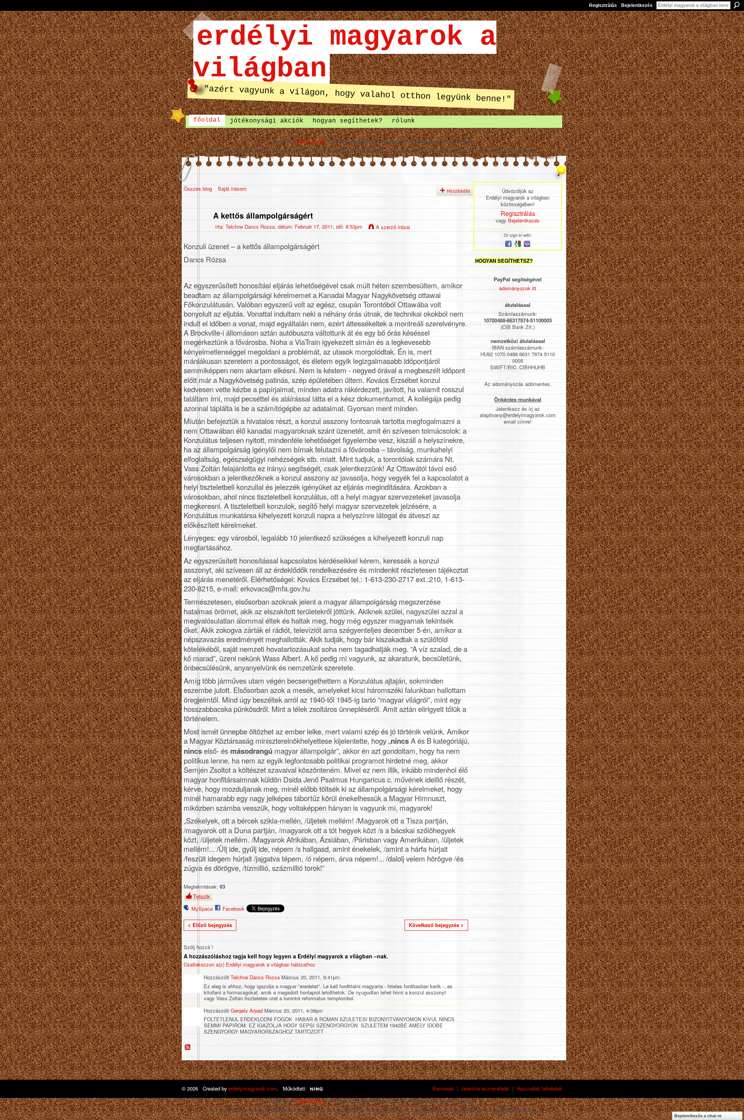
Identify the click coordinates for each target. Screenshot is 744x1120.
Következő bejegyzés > (436, 925)
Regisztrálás (603, 5)
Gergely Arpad (247, 1010)
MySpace (202, 908)
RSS (187, 1047)
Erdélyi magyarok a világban (344, 53)
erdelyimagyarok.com (253, 1088)
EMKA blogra (310, 141)
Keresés (737, 5)
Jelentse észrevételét (485, 1088)
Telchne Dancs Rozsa (250, 226)
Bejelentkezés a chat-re (698, 1115)
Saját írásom (232, 188)
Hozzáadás (458, 191)
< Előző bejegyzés (210, 925)
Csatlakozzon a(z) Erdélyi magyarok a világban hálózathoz (249, 964)
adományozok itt (517, 288)
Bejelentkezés (637, 5)
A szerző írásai (393, 227)
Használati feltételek (539, 1088)
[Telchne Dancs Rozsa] (196, 232)
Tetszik (201, 896)
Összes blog (198, 188)
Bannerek (443, 1088)
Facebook (233, 908)
